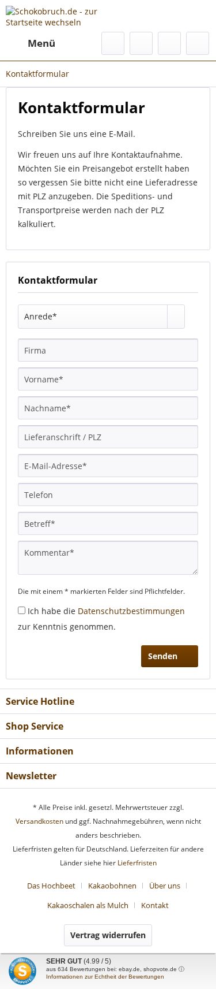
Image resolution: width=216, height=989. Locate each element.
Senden (162, 655)
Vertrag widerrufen (108, 934)
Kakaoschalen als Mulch (87, 905)
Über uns (164, 885)
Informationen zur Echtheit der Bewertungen (105, 976)
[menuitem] (30, 43)
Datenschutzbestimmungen (131, 610)
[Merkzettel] (141, 43)
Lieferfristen (137, 863)
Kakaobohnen (112, 885)
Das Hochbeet (51, 885)
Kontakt (155, 905)
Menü (41, 43)
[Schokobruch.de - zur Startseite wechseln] (57, 16)
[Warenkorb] (197, 43)
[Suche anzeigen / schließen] (112, 43)
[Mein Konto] (169, 43)
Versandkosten (39, 821)
